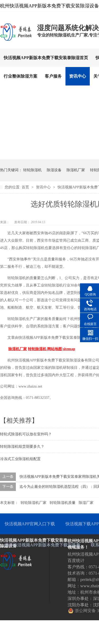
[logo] (16, 40)
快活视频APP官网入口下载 (30, 524)
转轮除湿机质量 (63, 503)
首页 (26, 187)
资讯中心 (77, 76)
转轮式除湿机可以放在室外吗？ (26, 434)
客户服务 (53, 76)
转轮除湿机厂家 (33, 503)
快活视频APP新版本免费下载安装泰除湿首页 (46, 57)
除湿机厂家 (76, 170)
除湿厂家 (86, 503)
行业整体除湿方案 (20, 76)
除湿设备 (54, 170)
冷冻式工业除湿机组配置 (20, 459)
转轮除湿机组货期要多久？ (22, 447)
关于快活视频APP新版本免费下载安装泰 (42, 545)
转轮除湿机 (32, 170)
